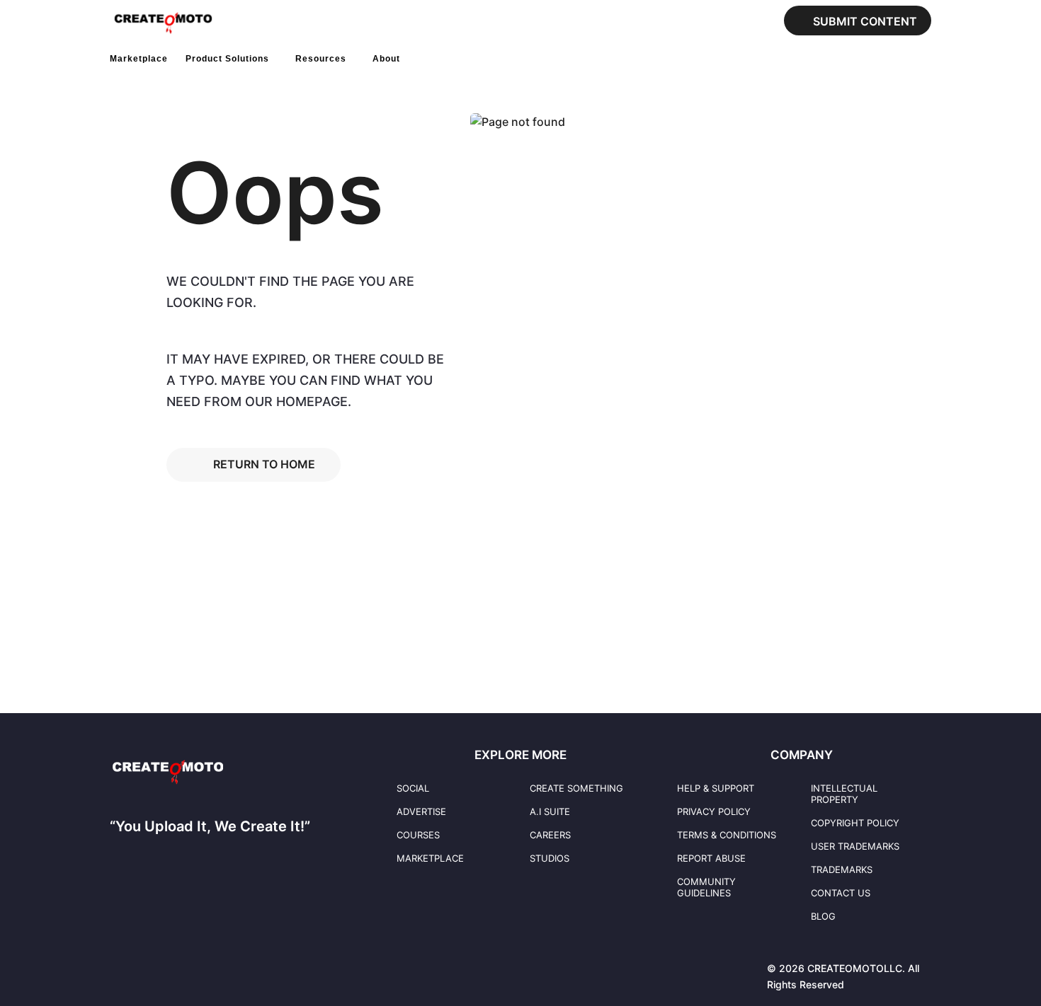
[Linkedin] (144, 967)
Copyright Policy (855, 822)
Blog (823, 916)
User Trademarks (855, 846)
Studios (549, 858)
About (386, 59)
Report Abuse (711, 858)
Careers (550, 834)
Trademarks (841, 869)
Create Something (576, 788)
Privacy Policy (714, 811)
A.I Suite (550, 811)
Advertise (421, 811)
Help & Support (715, 788)
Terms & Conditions (726, 834)
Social (413, 788)
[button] (414, 59)
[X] (202, 967)
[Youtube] (173, 967)
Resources (320, 59)
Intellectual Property (844, 793)
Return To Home (264, 464)
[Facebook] (115, 967)
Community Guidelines (706, 887)
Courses (418, 834)
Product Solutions (227, 59)
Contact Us (840, 892)
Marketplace (139, 59)
